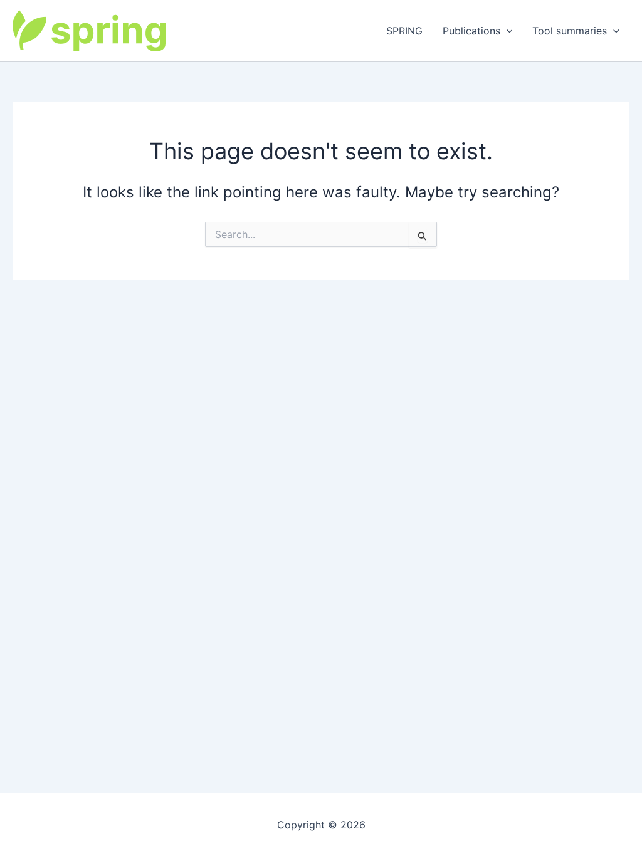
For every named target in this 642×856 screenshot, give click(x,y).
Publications (471, 30)
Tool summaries (569, 30)
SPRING (404, 30)
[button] (506, 31)
